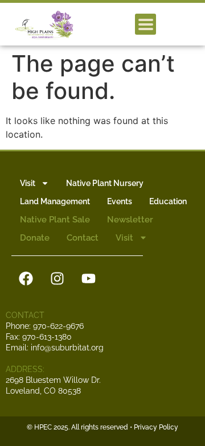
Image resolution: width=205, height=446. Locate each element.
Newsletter (130, 219)
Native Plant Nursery (105, 183)
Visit (27, 183)
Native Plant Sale (55, 219)
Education (168, 201)
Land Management (55, 201)
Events (119, 201)
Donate (35, 238)
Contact (83, 238)
